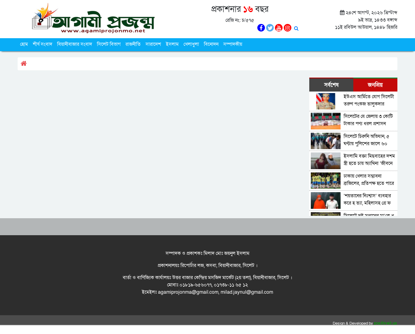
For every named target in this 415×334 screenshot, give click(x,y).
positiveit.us (385, 323)
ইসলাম (172, 44)
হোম (24, 44)
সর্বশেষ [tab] (331, 85)
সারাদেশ (153, 44)
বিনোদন (211, 44)
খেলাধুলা (191, 44)
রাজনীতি (133, 44)
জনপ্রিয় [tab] (375, 85)
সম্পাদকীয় (232, 44)
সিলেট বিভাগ (109, 44)
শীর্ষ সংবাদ (42, 44)
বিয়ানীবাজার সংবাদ (74, 44)
